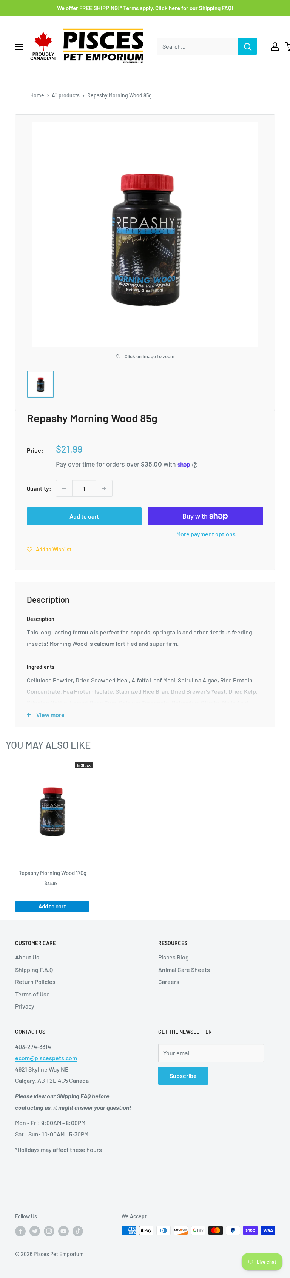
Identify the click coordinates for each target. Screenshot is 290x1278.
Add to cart (84, 516)
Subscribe (183, 1075)
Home (37, 95)
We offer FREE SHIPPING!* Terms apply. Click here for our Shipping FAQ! (145, 8)
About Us (27, 957)
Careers (168, 981)
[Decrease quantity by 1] (64, 488)
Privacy (24, 1006)
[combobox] (197, 46)
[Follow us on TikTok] (77, 1231)
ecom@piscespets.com (46, 1057)
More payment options (206, 533)
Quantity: (39, 488)
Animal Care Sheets (184, 969)
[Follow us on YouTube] (63, 1231)
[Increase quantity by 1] (104, 488)
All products (66, 95)
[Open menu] (19, 47)
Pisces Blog (173, 957)
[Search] (247, 46)
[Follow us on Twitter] (34, 1231)
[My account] (275, 46)
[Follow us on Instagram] (49, 1231)
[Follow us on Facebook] (20, 1231)
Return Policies (35, 981)
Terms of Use (32, 994)
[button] (49, 549)
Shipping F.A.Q (34, 969)
